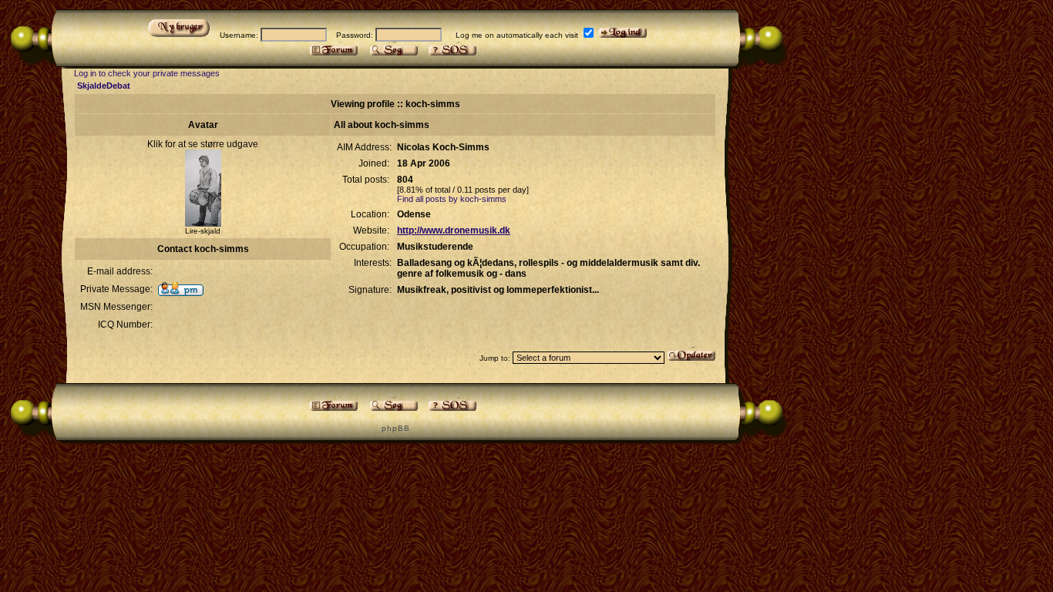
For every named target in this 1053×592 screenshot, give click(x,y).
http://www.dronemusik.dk (453, 230)
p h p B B (395, 428)
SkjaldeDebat (103, 85)
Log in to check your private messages (147, 73)
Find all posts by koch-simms (451, 199)
